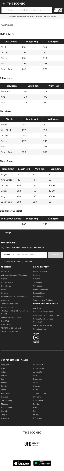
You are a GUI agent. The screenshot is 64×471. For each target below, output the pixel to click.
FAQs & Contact (40, 272)
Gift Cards (37, 286)
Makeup (4, 404)
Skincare (37, 397)
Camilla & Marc (39, 368)
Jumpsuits (37, 372)
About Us (5, 272)
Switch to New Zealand (43, 300)
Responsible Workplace (43, 312)
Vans (35, 408)
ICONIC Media (7, 282)
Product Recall (39, 297)
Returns (36, 279)
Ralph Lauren (7, 408)
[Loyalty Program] (58, 10)
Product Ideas (39, 293)
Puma (35, 411)
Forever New (6, 365)
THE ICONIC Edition (9, 332)
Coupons (5, 300)
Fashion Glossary (40, 289)
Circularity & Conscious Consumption (43, 320)
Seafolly (4, 411)
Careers (4, 293)
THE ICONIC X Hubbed (11, 328)
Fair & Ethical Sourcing (42, 325)
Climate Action (39, 329)
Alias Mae (5, 393)
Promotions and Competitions (13, 297)
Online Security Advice (11, 317)
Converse (5, 418)
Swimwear (37, 379)
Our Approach (39, 308)
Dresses (4, 397)
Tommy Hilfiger (39, 393)
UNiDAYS (5, 321)
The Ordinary (6, 400)
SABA (35, 390)
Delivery (36, 275)
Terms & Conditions (9, 304)
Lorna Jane (6, 390)
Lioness (36, 386)
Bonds (4, 386)
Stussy (36, 415)
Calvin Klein (38, 400)
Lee (2, 379)
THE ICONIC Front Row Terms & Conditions (14, 312)
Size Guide (37, 282)
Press (3, 289)
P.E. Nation (37, 418)
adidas (4, 375)
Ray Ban (36, 404)
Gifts (35, 375)
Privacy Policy (7, 307)
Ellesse (4, 383)
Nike (3, 368)
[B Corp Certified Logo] (48, 338)
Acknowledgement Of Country (14, 275)
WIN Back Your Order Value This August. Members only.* (32, 17)
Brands (4, 279)
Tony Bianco (6, 415)
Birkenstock (38, 365)
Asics (3, 372)
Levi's (35, 383)
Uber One (5, 325)
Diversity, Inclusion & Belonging (46, 315)
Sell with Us (6, 286)
